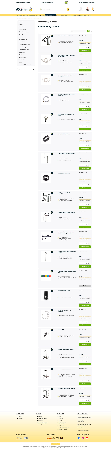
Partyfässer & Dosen (23, 39)
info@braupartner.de (81, 427)
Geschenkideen (22, 59)
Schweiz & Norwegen (42, 422)
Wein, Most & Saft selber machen (25, 64)
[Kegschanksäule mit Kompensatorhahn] (46, 158)
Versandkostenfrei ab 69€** (47, 2)
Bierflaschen (22, 52)
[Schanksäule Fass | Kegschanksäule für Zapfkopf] (46, 256)
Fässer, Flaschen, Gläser (24, 31)
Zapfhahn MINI (61, 329)
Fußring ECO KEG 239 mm (63, 133)
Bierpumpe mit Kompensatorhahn (65, 35)
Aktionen (20, 62)
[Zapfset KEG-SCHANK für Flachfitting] (46, 354)
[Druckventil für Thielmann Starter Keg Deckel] (46, 119)
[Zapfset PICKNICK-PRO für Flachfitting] (46, 393)
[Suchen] (68, 9)
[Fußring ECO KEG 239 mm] (46, 138)
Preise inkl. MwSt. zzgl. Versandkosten (85, 42)
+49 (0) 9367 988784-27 (86, 424)
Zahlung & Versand (42, 424)
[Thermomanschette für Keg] (46, 295)
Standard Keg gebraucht (25, 44)
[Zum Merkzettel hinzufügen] (52, 36)
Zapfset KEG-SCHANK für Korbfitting (66, 369)
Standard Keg (22, 41)
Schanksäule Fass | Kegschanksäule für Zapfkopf (67, 252)
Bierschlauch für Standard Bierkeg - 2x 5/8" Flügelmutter (66, 56)
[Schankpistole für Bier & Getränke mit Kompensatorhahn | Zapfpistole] (46, 237)
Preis (19, 69)
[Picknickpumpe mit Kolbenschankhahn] (46, 217)
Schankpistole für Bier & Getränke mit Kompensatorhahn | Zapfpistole (66, 233)
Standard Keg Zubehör (24, 49)
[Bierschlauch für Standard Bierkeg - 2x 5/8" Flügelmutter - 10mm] (46, 80)
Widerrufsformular (62, 422)
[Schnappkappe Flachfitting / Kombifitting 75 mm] (46, 276)
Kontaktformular (86, 430)
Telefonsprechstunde (42, 418)
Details (84, 285)
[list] (88, 31)
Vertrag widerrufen (55, 443)
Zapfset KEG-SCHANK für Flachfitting (66, 349)
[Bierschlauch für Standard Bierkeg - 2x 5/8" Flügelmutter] (46, 60)
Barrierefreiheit (62, 425)
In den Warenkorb (85, 50)
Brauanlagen (21, 24)
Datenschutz (61, 424)
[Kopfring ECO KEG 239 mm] (46, 178)
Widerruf (60, 420)
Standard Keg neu (24, 47)
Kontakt (40, 416)
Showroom (20, 418)
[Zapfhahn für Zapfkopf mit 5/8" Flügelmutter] (46, 315)
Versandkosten (43, 446)
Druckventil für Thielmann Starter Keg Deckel (66, 115)
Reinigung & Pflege (22, 29)
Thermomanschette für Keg (64, 290)
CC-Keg (21, 36)
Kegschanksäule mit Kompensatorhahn (66, 153)
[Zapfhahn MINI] (46, 334)
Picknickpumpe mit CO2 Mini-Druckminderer (64, 193)
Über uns (20, 416)
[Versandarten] (55, 438)
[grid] (91, 31)
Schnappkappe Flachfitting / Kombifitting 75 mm (67, 272)
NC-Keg (21, 34)
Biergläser (21, 54)
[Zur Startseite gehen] (24, 9)
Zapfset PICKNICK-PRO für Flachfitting (66, 388)
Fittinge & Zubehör (22, 57)
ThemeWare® (66, 447)
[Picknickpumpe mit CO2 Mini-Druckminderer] (46, 197)
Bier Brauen (21, 21)
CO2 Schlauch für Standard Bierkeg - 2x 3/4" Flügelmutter (66, 95)
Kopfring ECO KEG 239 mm (64, 173)
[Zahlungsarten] (22, 438)
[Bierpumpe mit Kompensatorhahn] (46, 40)
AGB (60, 416)
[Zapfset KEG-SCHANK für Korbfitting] (46, 374)
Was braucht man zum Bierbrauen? (88, 2)
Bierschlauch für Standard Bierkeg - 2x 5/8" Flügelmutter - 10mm (66, 76)
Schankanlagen (22, 26)
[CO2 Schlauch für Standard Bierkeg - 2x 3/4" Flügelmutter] (46, 99)
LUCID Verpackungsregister (64, 427)
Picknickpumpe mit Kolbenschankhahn (66, 212)
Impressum (61, 418)
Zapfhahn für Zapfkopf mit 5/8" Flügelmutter (64, 311)
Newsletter (40, 420)
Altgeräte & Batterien (63, 429)
